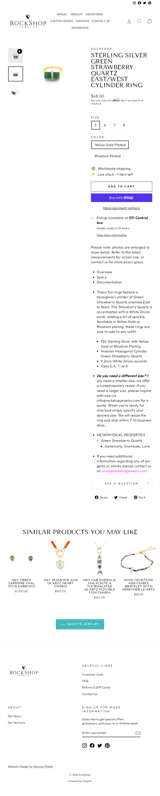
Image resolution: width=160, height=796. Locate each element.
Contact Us (90, 694)
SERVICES (82, 21)
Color (98, 137)
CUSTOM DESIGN (61, 21)
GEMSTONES (94, 14)
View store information (112, 235)
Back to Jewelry (82, 624)
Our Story (14, 716)
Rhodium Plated (108, 156)
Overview (104, 272)
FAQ (85, 681)
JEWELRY (76, 14)
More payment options (121, 208)
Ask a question (122, 483)
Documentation (109, 282)
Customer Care (92, 674)
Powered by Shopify (80, 781)
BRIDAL (62, 14)
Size (95, 117)
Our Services (16, 722)
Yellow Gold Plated (110, 145)
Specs (102, 277)
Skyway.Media (43, 766)
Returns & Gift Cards (96, 687)
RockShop (102, 49)
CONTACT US (101, 21)
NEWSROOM (80, 28)
